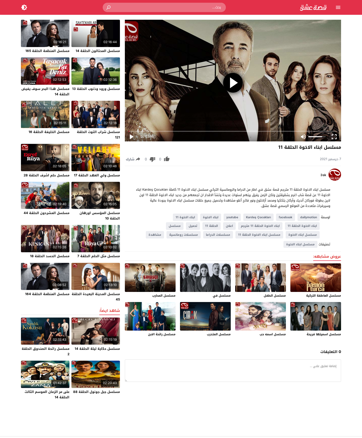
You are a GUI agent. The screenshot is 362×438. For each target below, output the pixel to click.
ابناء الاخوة (210, 217)
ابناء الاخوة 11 (185, 217)
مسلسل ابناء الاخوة (302, 234)
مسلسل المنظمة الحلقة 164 (47, 294)
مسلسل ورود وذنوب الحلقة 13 (96, 89)
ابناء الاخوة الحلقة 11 (302, 226)
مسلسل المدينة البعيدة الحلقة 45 (96, 297)
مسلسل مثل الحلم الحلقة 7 (98, 256)
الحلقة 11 (211, 226)
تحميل (193, 226)
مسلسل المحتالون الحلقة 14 (98, 51)
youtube (232, 217)
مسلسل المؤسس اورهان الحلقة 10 (100, 215)
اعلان (229, 226)
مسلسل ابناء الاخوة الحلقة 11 (259, 234)
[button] (109, 7)
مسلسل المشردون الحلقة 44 (46, 213)
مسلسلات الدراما (218, 234)
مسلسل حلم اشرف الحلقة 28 (46, 175)
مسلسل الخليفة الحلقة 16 (49, 132)
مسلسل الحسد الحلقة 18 (49, 256)
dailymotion (308, 217)
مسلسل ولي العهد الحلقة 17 (97, 175)
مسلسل (175, 226)
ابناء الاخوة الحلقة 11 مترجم (260, 226)
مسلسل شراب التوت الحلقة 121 (98, 134)
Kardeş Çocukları (258, 217)
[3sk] (335, 180)
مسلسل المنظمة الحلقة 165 (47, 51)
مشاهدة (154, 234)
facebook (285, 217)
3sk (323, 175)
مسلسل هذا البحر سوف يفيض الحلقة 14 (45, 91)
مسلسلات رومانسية (183, 234)
